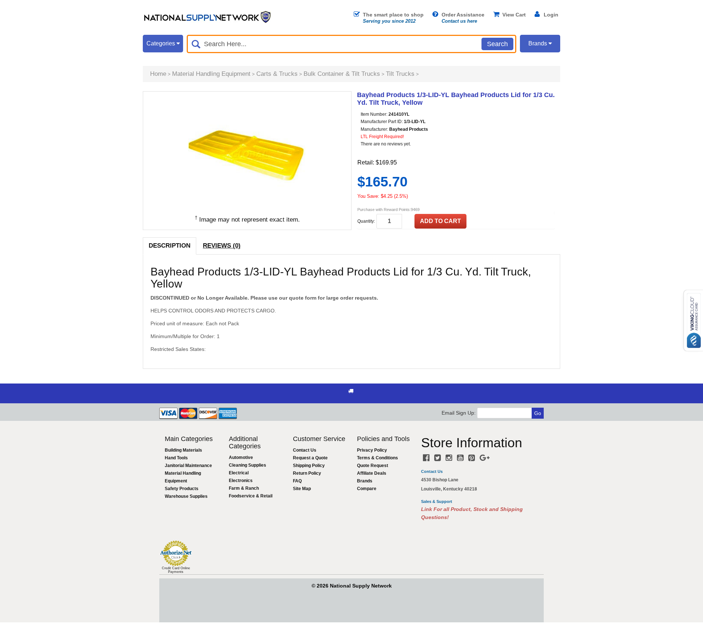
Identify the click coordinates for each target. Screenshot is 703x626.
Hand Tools (176, 457)
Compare (366, 488)
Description (169, 245)
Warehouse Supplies (186, 496)
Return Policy (307, 473)
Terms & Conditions (377, 457)
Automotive (241, 457)
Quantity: (366, 221)
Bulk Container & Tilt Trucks (342, 73)
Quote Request (372, 465)
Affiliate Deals (371, 473)
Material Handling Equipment (211, 73)
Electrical (239, 472)
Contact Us (304, 450)
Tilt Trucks (400, 73)
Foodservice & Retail (250, 496)
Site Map (302, 488)
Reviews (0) (222, 245)
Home (158, 73)
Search (497, 44)
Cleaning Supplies (247, 465)
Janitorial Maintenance (188, 465)
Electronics (241, 480)
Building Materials (183, 450)
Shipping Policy (309, 465)
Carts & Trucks (277, 73)
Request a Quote (310, 457)
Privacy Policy (372, 450)
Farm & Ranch (244, 488)
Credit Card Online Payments (176, 570)
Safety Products (181, 488)
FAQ (297, 481)
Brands (364, 481)
